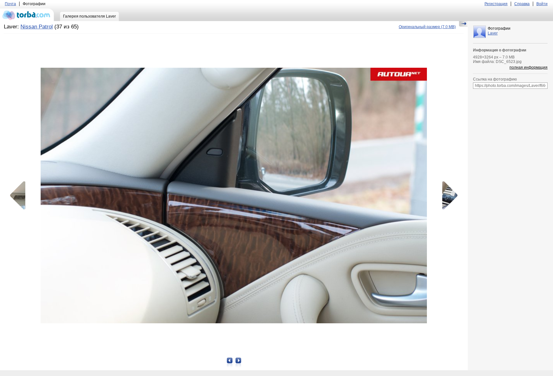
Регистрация (496, 4)
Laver (493, 33)
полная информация (528, 67)
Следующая (448, 195)
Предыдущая (20, 195)
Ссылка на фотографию (495, 79)
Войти (542, 4)
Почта (10, 4)
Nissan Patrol (36, 27)
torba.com (27, 14)
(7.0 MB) (427, 27)
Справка (522, 4)
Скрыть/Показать (463, 24)
